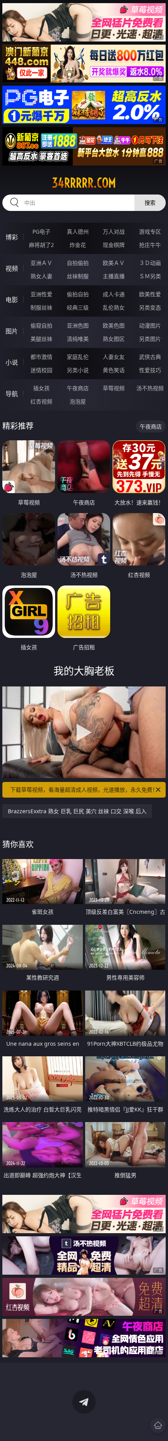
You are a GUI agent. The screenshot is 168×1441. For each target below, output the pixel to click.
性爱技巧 (150, 370)
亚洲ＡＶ (41, 263)
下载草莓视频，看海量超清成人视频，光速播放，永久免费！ (84, 789)
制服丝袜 (41, 307)
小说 (11, 362)
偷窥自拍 (41, 325)
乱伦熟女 (114, 307)
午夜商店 (78, 388)
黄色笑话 (114, 370)
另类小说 (78, 370)
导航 (11, 393)
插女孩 (41, 388)
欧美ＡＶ (114, 263)
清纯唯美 (78, 338)
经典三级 (78, 307)
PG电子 (41, 231)
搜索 (150, 202)
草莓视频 (114, 388)
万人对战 (114, 231)
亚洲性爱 (41, 294)
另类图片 (150, 338)
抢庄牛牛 (150, 245)
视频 (11, 268)
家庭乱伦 (78, 356)
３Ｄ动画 (150, 263)
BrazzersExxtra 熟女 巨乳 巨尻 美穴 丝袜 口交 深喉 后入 (77, 811)
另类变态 (150, 307)
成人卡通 (114, 294)
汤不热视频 (150, 388)
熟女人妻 (41, 276)
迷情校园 (41, 370)
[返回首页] (158, 1425)
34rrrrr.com (84, 183)
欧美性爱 (150, 294)
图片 (11, 331)
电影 (11, 299)
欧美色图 (114, 325)
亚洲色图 (78, 325)
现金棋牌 (114, 245)
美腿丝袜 (41, 338)
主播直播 (114, 276)
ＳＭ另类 (150, 276)
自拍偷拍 (78, 263)
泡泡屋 (78, 401)
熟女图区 (114, 338)
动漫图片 (150, 325)
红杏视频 (41, 401)
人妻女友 (114, 356)
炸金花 (78, 245)
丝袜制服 (78, 276)
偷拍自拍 (78, 294)
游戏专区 (150, 231)
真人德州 (78, 231)
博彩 (11, 237)
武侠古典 (150, 356)
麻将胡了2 (41, 245)
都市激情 (41, 356)
